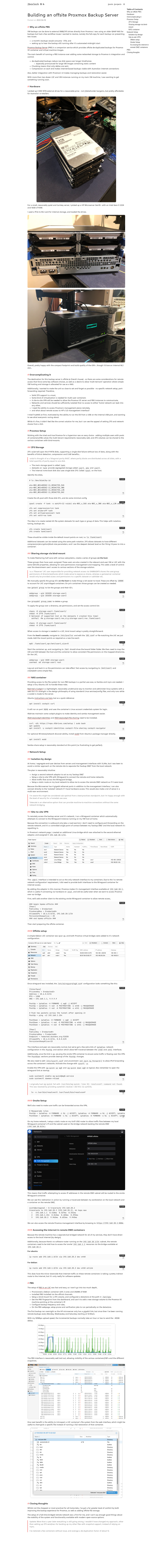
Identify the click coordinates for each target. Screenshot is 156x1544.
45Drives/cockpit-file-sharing (67, 718)
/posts (110, 4)
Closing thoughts (39, 1503)
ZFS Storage (37, 447)
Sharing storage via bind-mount (48, 553)
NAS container (38, 677)
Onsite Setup (40, 1100)
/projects (117, 4)
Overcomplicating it (40, 374)
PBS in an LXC (45, 1288)
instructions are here (43, 698)
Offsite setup (40, 931)
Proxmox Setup (38, 431)
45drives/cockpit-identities (38, 718)
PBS (32, 1283)
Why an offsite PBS (40, 27)
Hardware (35, 86)
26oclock (33, 4)
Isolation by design (41, 759)
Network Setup (38, 752)
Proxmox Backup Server (37, 48)
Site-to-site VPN (39, 812)
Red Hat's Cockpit (35, 689)
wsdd (77, 734)
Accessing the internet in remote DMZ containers (59, 1230)
